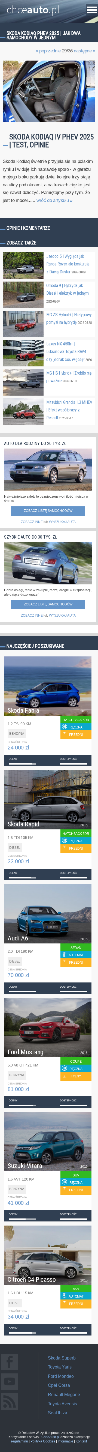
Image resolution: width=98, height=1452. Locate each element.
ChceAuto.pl (50, 1437)
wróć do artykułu (54, 200)
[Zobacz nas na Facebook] (9, 1370)
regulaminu (19, 1441)
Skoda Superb (62, 1358)
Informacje (65, 1441)
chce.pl (33, 7)
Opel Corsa (59, 1385)
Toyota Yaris (60, 1367)
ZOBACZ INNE (32, 522)
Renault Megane (64, 1394)
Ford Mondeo (61, 1376)
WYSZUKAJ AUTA (62, 522)
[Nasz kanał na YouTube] (9, 1389)
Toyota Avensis (62, 1404)
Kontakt (81, 1441)
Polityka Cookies (42, 1441)
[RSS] (9, 1409)
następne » (84, 50)
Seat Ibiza (57, 1413)
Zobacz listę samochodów (48, 511)
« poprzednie (48, 50)
